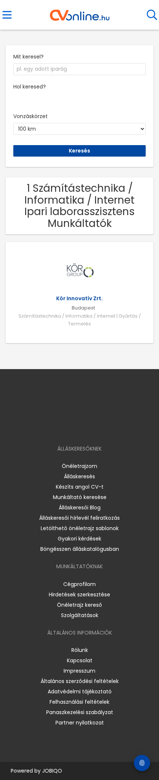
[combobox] (79, 69)
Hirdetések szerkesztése (79, 594)
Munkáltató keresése (79, 497)
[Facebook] (62, 427)
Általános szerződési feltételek (80, 681)
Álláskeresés (79, 476)
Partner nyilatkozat (79, 722)
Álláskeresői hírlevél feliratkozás (79, 518)
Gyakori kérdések (79, 538)
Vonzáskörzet (30, 116)
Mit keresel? (28, 56)
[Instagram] (75, 427)
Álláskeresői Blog (80, 507)
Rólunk (79, 650)
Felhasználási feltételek (79, 702)
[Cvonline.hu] (79, 12)
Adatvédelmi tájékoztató (80, 691)
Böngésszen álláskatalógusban (79, 549)
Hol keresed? (29, 86)
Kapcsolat (79, 660)
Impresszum (79, 670)
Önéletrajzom (79, 466)
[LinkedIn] (87, 427)
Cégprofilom (79, 584)
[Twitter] (98, 427)
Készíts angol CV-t (80, 487)
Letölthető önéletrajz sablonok (80, 528)
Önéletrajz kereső (79, 605)
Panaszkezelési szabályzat (79, 712)
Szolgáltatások (79, 615)
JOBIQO (52, 770)
